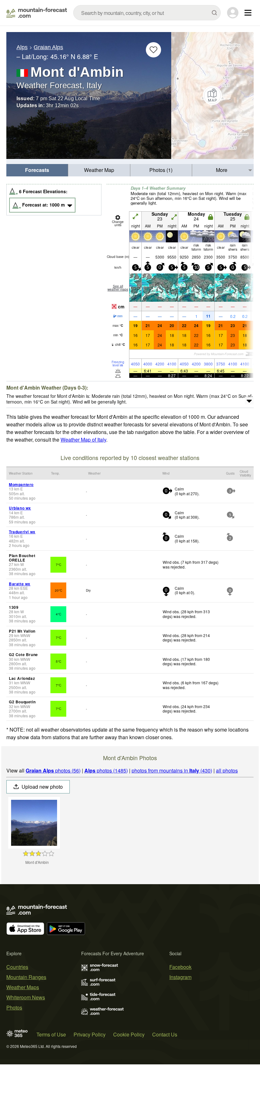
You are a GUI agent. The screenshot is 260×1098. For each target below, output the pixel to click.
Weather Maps (22, 987)
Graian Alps (48, 47)
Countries (17, 966)
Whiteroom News (25, 997)
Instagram (180, 977)
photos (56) (53, 770)
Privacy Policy (90, 1034)
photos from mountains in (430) (172, 770)
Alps (22, 47)
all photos (227, 770)
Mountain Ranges (26, 977)
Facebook (180, 966)
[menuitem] (37, 170)
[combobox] (147, 12)
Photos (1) (160, 170)
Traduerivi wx (22, 532)
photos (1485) (106, 770)
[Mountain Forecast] (36, 13)
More (221, 170)
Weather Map (99, 170)
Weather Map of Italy (83, 439)
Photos (14, 1007)
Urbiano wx (20, 508)
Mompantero (21, 484)
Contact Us (164, 1034)
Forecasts (37, 170)
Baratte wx (19, 584)
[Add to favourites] (153, 49)
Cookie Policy (129, 1034)
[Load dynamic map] (212, 95)
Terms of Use (51, 1034)
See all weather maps (117, 288)
